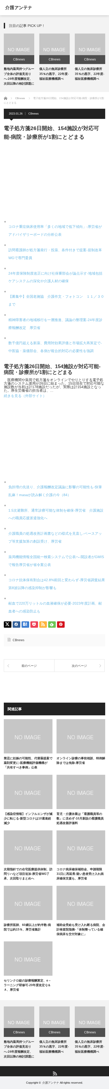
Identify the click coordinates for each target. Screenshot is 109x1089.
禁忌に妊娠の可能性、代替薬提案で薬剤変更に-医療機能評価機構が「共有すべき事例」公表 (28, 762)
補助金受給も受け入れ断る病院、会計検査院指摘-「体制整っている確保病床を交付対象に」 (81, 929)
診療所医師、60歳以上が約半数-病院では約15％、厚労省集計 (27, 927)
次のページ (79, 666)
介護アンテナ (50, 1082)
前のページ (29, 666)
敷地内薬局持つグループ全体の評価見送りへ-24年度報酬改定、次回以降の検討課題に (19, 1049)
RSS (54, 1073)
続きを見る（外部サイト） (25, 396)
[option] (19, 60)
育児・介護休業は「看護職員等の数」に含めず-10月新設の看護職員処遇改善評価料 (80, 818)
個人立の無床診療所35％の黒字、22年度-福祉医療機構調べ (54, 73)
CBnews (19, 59)
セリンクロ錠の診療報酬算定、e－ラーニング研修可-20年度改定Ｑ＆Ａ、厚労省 (27, 985)
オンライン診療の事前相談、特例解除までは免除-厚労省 (81, 760)
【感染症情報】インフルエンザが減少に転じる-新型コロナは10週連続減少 (28, 818)
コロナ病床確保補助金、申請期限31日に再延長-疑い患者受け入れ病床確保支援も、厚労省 (80, 873)
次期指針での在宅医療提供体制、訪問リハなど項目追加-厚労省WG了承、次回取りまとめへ (28, 873)
